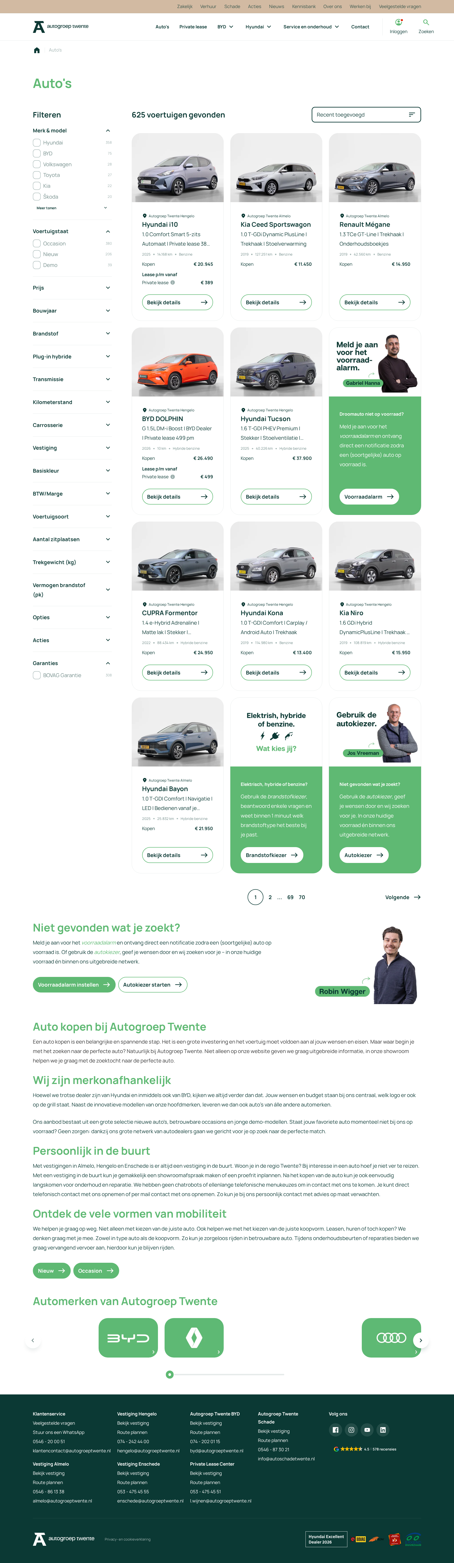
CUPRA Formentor (170, 613)
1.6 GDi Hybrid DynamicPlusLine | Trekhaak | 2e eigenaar (374, 632)
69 (290, 897)
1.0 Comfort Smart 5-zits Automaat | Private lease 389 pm (176, 244)
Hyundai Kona (262, 613)
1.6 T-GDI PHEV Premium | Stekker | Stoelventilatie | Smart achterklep (270, 438)
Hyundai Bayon (165, 788)
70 (302, 897)
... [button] (279, 897)
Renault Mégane (365, 224)
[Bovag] (358, 1539)
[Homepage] (37, 50)
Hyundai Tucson (266, 418)
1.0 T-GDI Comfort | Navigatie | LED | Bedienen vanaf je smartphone (177, 808)
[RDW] (376, 1539)
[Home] (60, 27)
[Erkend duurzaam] (413, 1539)
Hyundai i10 (160, 224)
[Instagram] (351, 1430)
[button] (403, 897)
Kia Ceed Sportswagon (276, 224)
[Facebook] (335, 1430)
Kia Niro (351, 613)
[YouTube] (367, 1430)
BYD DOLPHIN (162, 418)
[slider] (170, 1374)
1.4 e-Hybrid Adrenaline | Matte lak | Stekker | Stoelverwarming (170, 632)
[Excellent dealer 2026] (327, 1539)
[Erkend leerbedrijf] (395, 1539)
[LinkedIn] (383, 1430)
